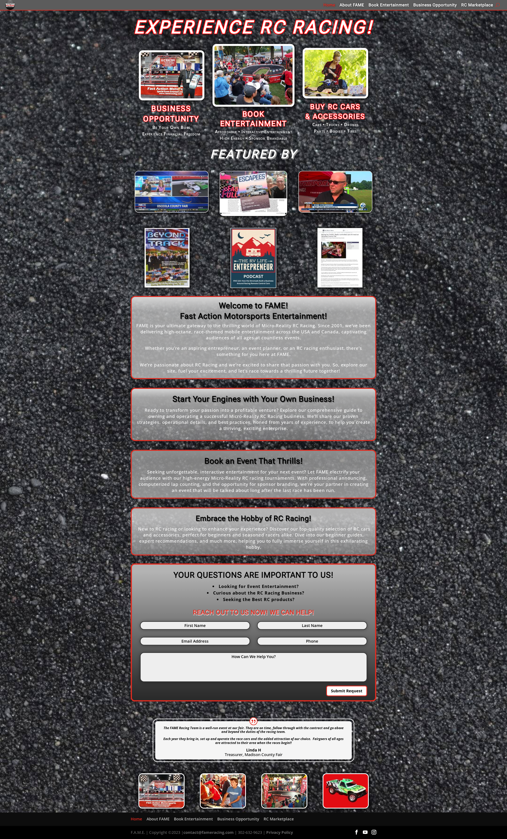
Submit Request (346, 690)
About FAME (352, 5)
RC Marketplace (477, 5)
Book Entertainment (389, 5)
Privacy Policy (279, 832)
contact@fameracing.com (208, 832)
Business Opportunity (435, 5)
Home (329, 5)
